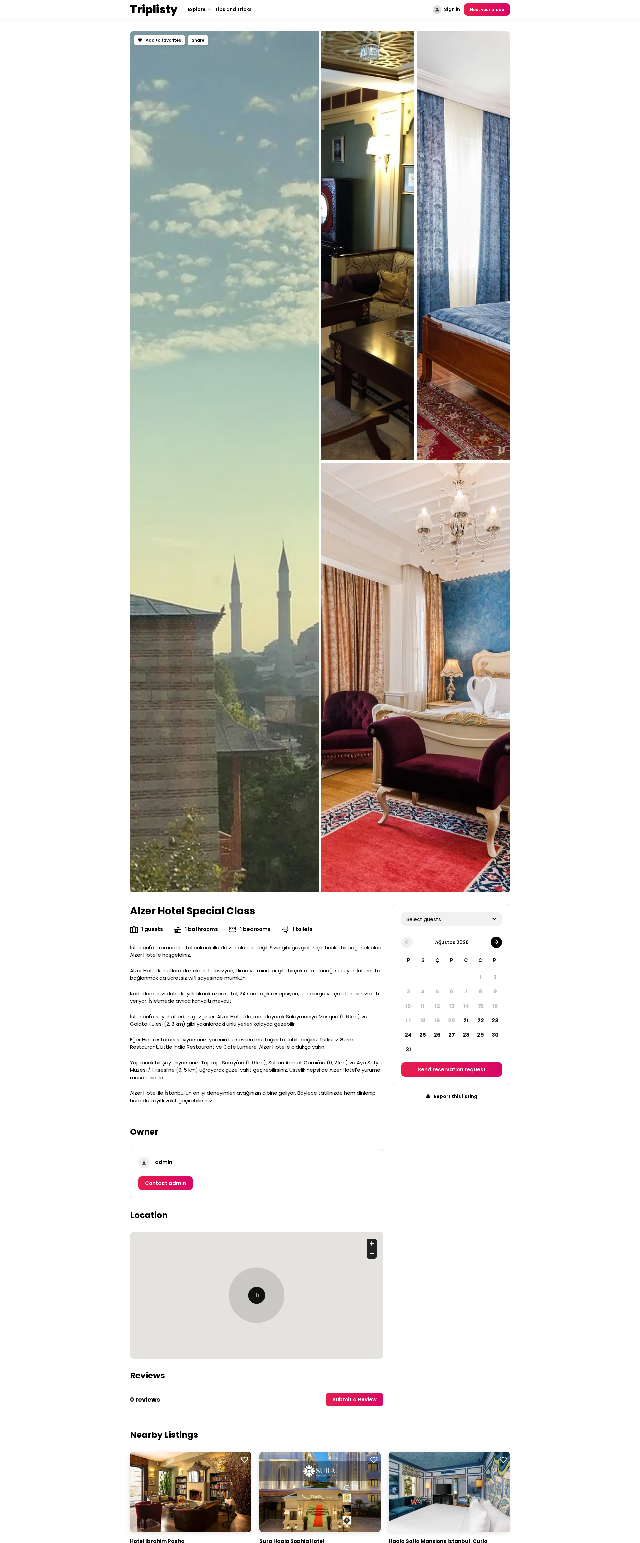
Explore (197, 9)
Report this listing (455, 1096)
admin (163, 1162)
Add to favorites (163, 40)
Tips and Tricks (233, 9)
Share (198, 40)
